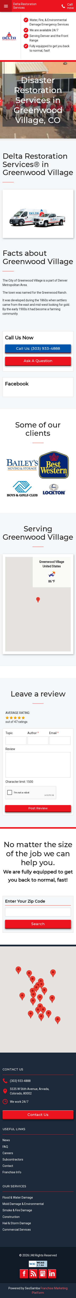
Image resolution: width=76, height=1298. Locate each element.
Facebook (24, 1273)
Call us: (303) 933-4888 (38, 348)
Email (53, 733)
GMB (42, 1273)
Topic (9, 733)
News (6, 1140)
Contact (8, 1166)
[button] (38, 600)
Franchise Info (12, 1172)
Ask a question (38, 360)
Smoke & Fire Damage (17, 1210)
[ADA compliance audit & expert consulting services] (38, 1263)
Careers (8, 1153)
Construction (11, 1217)
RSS (33, 1273)
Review (10, 749)
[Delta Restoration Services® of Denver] (9, 36)
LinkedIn (52, 1273)
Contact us (37, 1114)
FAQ (5, 1146)
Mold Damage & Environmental (23, 1204)
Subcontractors (13, 1159)
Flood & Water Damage (18, 1197)
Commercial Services (17, 1229)
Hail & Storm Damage (17, 1223)
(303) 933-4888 (20, 1081)
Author (32, 733)
